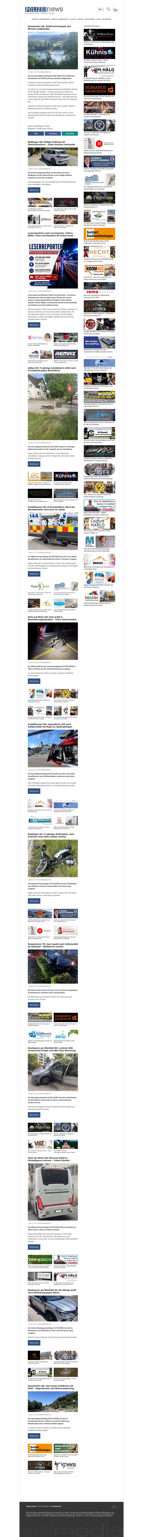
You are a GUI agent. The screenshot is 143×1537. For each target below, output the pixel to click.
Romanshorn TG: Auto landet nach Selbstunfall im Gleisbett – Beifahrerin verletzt (53, 945)
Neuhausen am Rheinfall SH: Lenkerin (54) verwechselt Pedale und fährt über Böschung (52, 1049)
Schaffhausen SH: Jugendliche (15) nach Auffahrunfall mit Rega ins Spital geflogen (50, 725)
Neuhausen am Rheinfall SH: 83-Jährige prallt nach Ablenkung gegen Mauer (52, 1291)
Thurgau (80, 19)
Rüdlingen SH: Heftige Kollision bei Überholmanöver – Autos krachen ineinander (51, 143)
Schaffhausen (89, 19)
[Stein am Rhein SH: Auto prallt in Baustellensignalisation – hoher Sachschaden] (53, 641)
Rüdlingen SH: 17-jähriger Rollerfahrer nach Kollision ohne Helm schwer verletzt (51, 835)
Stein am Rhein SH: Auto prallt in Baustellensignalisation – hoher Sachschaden (52, 618)
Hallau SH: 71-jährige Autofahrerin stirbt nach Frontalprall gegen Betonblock (52, 369)
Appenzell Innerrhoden (59, 19)
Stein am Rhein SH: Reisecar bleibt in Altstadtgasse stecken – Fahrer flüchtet (49, 1159)
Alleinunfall (55, 1330)
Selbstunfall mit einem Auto (47, 990)
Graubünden (106, 19)
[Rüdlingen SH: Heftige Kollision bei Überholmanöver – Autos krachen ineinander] (53, 156)
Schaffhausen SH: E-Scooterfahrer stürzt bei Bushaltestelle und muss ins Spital (51, 508)
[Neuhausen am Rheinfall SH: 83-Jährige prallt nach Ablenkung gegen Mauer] (53, 1308)
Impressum (31, 1506)
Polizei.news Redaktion (44, 72)
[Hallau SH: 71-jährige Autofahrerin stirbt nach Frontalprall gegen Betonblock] (53, 406)
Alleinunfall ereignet (49, 1100)
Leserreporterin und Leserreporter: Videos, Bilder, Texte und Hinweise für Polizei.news (50, 234)
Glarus (98, 19)
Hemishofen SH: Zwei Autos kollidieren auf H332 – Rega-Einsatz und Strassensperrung (51, 1387)
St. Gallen (72, 19)
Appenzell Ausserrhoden (41, 19)
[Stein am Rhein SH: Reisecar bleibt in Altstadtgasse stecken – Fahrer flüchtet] (53, 1192)
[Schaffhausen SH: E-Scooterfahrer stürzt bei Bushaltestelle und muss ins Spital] (53, 531)
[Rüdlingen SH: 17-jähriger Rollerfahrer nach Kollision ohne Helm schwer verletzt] (53, 858)
